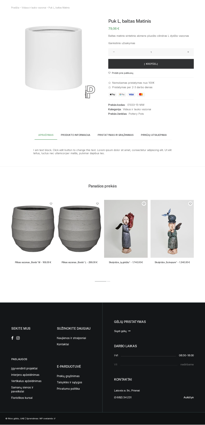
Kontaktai (107, 7)
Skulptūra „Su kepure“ (172, 262)
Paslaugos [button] (29, 7)
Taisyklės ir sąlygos (69, 382)
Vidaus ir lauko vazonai (137, 109)
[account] (187, 7)
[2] (108, 281)
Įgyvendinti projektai (24, 368)
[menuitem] (31, 7)
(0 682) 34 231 (122, 397)
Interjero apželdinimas (25, 374)
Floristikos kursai (22, 397)
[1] (101, 281)
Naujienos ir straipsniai (71, 338)
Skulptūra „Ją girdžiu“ (126, 262)
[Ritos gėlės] (9, 7)
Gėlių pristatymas (56, 7)
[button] (54, 58)
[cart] (197, 7)
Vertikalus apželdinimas (26, 381)
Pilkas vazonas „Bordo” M (33, 262)
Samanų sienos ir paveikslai (22, 389)
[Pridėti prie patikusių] (51, 203)
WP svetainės (46, 418)
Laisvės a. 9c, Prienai (127, 390)
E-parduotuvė (83, 7)
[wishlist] (192, 7)
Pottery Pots (136, 113)
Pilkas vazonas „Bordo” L (80, 262)
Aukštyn (189, 397)
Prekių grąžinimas (68, 376)
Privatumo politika (68, 388)
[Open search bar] (182, 7)
